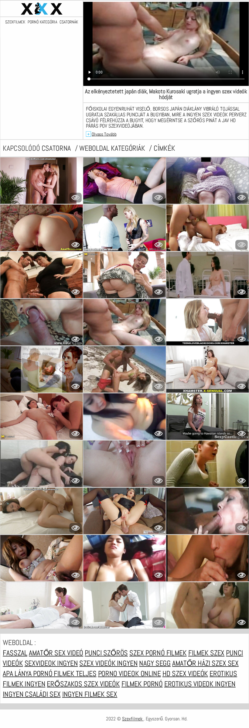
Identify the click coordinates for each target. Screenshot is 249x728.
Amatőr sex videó (56, 653)
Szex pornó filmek (157, 653)
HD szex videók (185, 673)
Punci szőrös (106, 653)
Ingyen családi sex (31, 694)
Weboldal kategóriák (113, 148)
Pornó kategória (42, 22)
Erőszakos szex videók (83, 684)
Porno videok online (129, 673)
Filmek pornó (142, 684)
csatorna (57, 148)
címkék (164, 148)
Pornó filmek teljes (65, 673)
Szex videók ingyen (108, 663)
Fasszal (15, 653)
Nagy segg (155, 663)
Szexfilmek (15, 22)
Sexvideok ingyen (51, 663)
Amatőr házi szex (200, 663)
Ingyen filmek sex (90, 694)
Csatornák (69, 22)
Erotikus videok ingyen (200, 684)
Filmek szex (206, 653)
